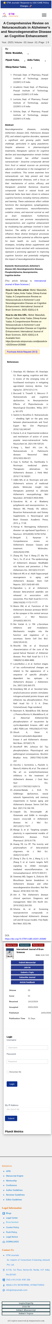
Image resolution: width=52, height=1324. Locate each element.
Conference (11, 1185)
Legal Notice (12, 1237)
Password (11, 1054)
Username (11, 1040)
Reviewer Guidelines (15, 1195)
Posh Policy (11, 1232)
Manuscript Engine (14, 1176)
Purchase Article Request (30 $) (22, 352)
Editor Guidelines (14, 1199)
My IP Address (11, 1105)
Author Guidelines (14, 1190)
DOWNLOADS (12, 1241)
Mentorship (11, 1180)
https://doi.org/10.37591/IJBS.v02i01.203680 (25, 939)
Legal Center (12, 1218)
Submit (11, 1118)
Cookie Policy (12, 1227)
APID (8, 1171)
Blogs (8, 1213)
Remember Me (15, 1072)
